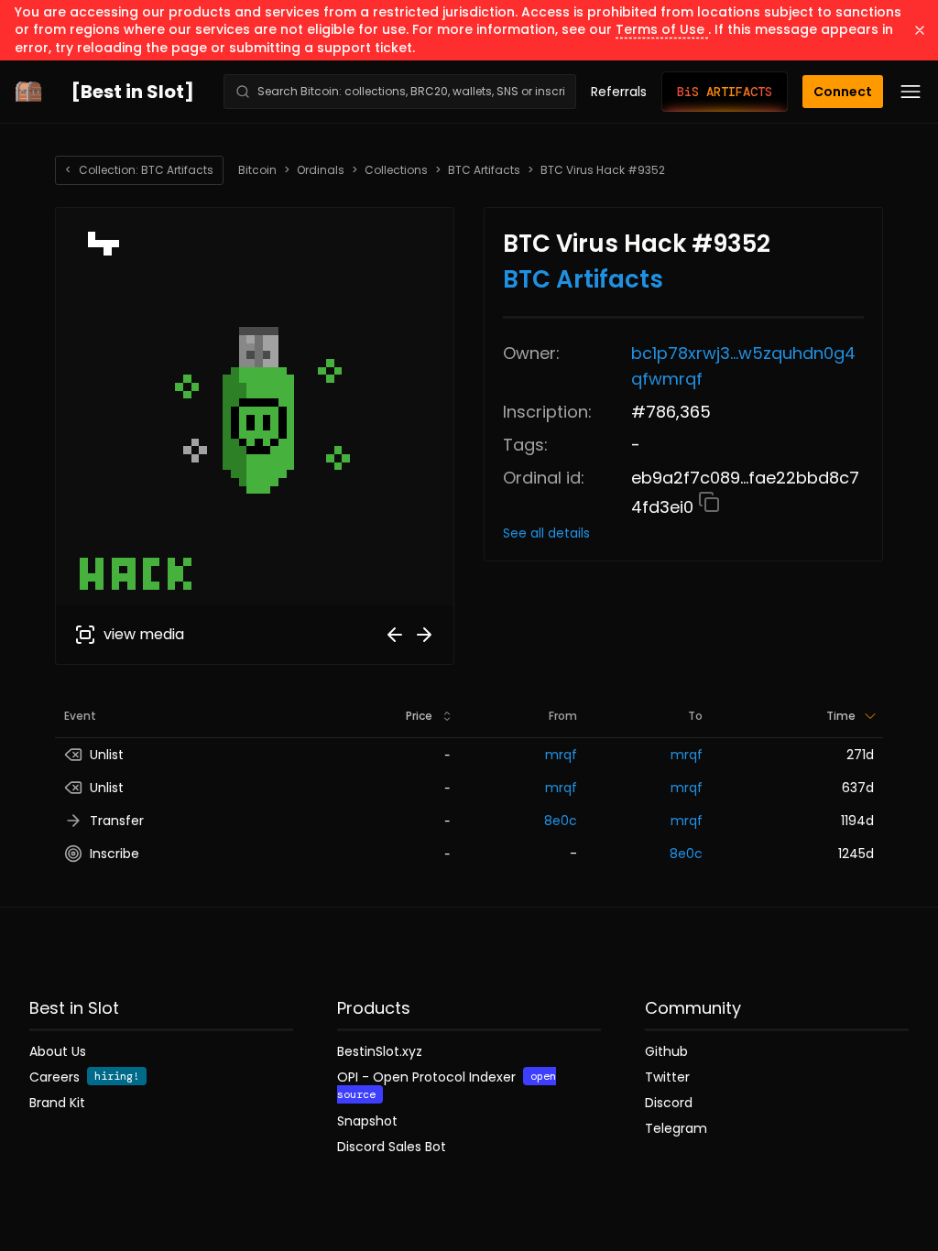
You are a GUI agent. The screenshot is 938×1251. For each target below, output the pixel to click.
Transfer (117, 820)
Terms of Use (662, 29)
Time (841, 715)
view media (144, 634)
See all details (546, 533)
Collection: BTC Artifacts (139, 170)
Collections (396, 170)
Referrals (619, 91)
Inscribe (114, 853)
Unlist (107, 754)
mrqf (561, 754)
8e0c (560, 820)
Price (419, 715)
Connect (842, 91)
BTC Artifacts (484, 170)
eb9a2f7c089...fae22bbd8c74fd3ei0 (745, 492)
